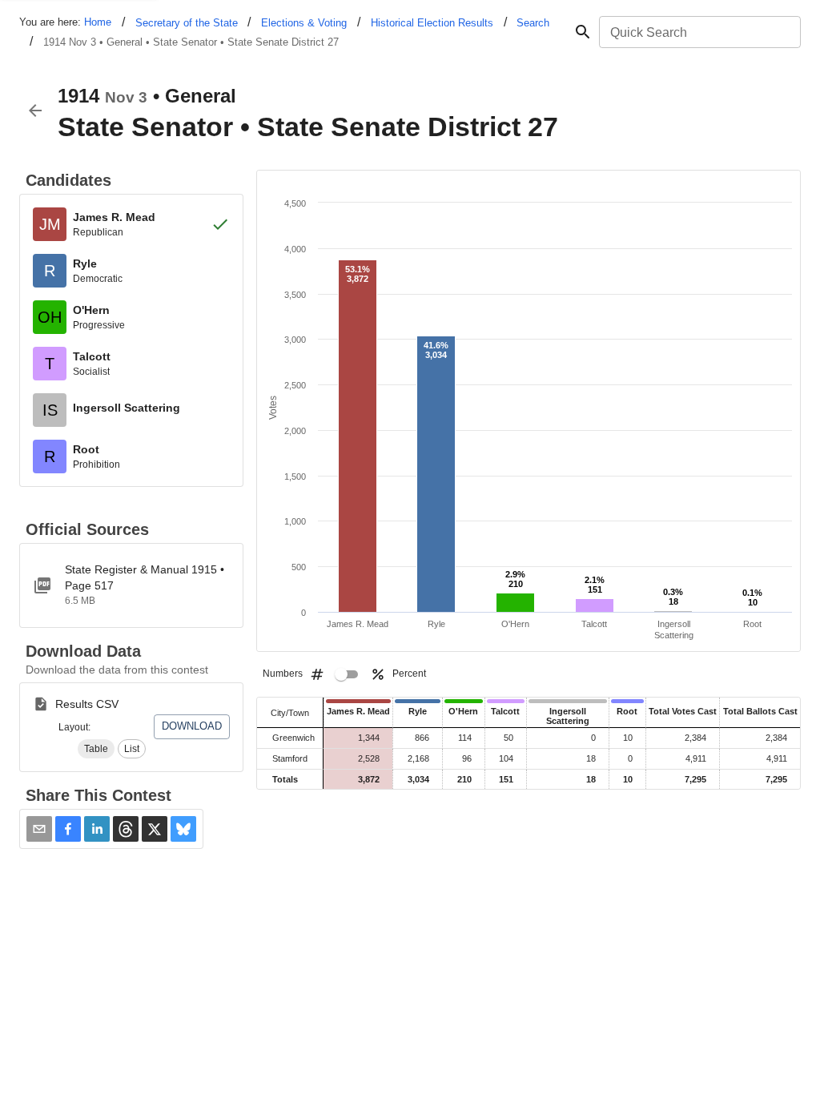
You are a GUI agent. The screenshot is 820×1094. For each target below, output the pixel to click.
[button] (96, 748)
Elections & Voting (304, 23)
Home (97, 22)
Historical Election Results (432, 23)
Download (192, 726)
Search (533, 23)
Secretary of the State (186, 23)
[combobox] (699, 32)
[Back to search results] (35, 111)
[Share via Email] (39, 829)
